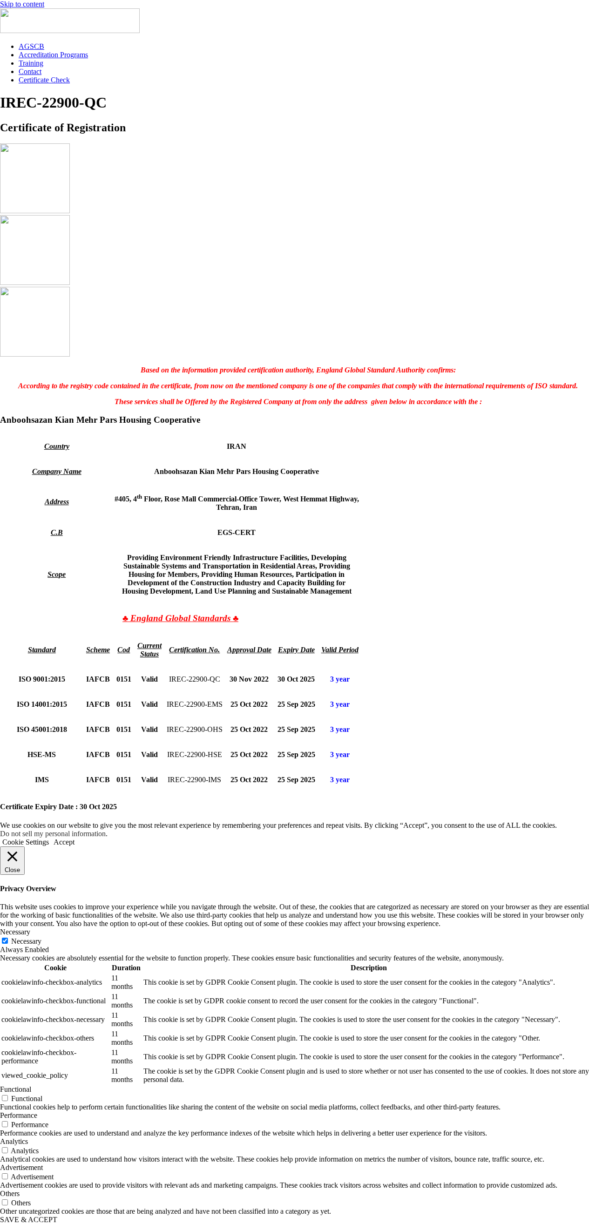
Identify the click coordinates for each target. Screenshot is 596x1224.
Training (31, 63)
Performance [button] (18, 1115)
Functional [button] (15, 1089)
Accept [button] (64, 842)
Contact (30, 71)
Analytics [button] (14, 1141)
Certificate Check (44, 80)
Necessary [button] (15, 932)
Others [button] (10, 1193)
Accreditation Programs (53, 55)
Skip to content (22, 4)
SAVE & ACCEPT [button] (28, 1220)
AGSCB (31, 46)
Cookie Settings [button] (25, 842)
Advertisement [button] (21, 1167)
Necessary (26, 941)
